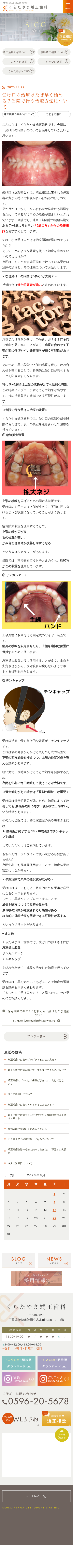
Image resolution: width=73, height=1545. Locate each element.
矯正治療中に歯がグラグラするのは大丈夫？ (32, 1059)
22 (54, 1218)
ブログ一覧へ (36, 1036)
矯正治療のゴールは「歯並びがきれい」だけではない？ (36, 1081)
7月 (12, 1175)
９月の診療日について (20, 1094)
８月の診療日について (20, 1163)
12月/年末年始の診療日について (34, 1021)
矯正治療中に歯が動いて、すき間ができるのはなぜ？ (37, 1070)
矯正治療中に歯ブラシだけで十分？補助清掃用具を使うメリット (37, 1116)
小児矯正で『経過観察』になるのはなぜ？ (31, 1139)
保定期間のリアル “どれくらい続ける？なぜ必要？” (38, 1013)
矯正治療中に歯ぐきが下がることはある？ (31, 1104)
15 (54, 1210)
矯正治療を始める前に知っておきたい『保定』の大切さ (37, 1150)
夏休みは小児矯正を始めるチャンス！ (28, 1128)
